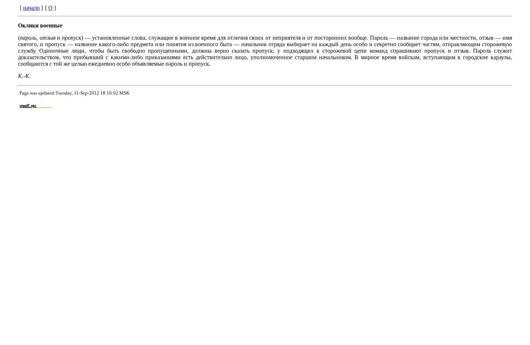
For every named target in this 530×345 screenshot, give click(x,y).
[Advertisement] (339, 106)
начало (31, 8)
